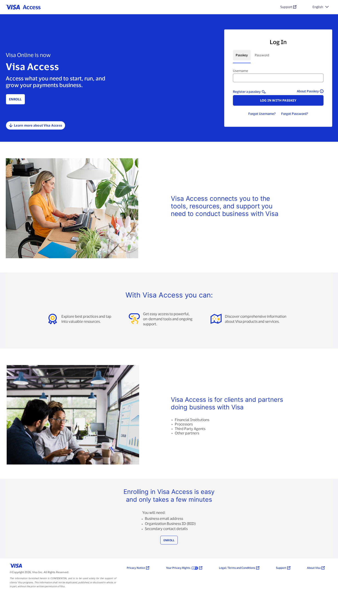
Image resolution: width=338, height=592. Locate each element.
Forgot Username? (262, 114)
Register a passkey (247, 91)
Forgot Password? (294, 114)
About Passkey (308, 91)
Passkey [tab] (242, 55)
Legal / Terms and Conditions (237, 567)
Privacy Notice (136, 567)
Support (286, 7)
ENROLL (169, 540)
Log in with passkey (278, 100)
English (317, 7)
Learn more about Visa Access (38, 125)
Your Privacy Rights (178, 567)
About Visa (314, 567)
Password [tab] (262, 55)
